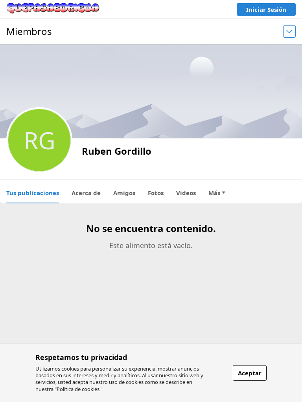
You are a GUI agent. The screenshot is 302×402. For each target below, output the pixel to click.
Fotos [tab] (156, 193)
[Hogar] (53, 9)
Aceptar (249, 373)
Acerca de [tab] (86, 193)
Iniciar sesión (266, 9)
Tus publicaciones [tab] (32, 193)
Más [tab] (214, 193)
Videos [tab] (186, 193)
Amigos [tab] (124, 193)
